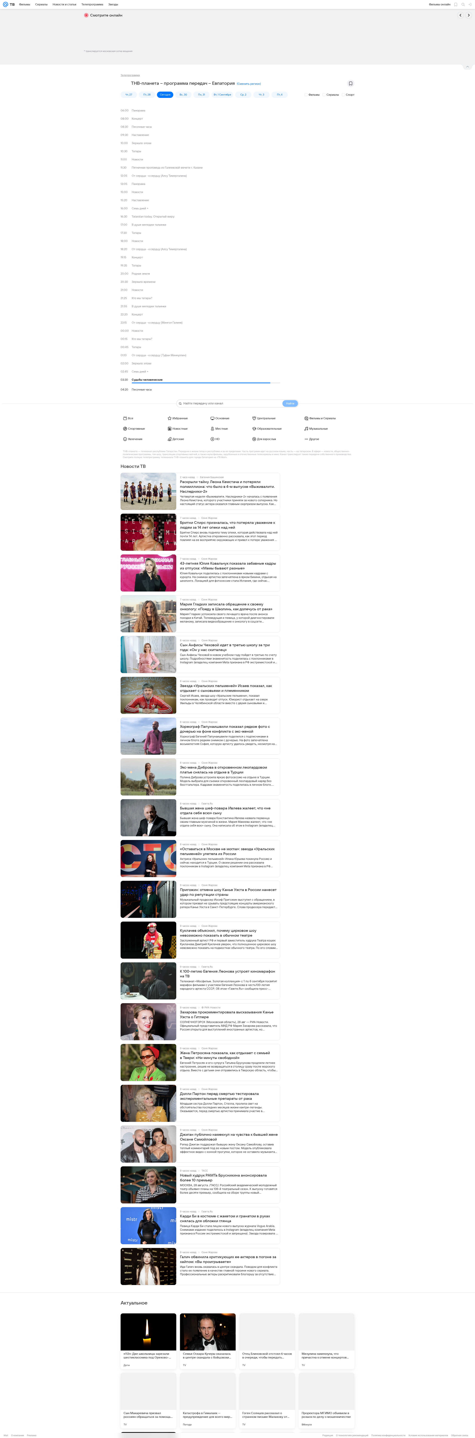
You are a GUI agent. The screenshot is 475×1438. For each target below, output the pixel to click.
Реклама (31, 1435)
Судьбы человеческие (147, 379)
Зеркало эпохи (141, 143)
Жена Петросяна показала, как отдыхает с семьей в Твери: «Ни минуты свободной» (225, 1055)
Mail (6, 1435)
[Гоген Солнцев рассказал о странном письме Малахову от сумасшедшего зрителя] (267, 1400)
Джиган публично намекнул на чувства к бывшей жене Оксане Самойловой (229, 1137)
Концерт (137, 118)
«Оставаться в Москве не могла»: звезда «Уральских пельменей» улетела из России (227, 851)
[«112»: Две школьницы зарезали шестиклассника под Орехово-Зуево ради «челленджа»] (148, 1341)
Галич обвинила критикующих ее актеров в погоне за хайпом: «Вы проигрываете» (228, 1259)
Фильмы (314, 94)
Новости (137, 159)
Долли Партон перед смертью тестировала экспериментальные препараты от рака (219, 1096)
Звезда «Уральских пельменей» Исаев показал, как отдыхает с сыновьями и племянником (226, 688)
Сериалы (333, 94)
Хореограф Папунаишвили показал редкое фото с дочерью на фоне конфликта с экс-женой (225, 729)
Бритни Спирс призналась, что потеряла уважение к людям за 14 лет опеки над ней (227, 525)
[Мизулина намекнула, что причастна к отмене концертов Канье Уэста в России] (326, 1341)
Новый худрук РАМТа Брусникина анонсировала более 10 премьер (223, 1177)
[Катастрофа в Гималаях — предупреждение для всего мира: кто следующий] (208, 1400)
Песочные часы (142, 126)
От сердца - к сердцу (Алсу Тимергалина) (159, 175)
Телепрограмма (130, 75)
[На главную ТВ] (11, 4)
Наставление (140, 135)
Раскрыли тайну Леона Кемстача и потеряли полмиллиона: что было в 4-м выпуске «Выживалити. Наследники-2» (227, 487)
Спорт (350, 94)
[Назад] (460, 15)
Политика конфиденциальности (388, 1435)
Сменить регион (249, 83)
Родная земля (141, 273)
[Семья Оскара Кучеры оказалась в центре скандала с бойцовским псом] (208, 1341)
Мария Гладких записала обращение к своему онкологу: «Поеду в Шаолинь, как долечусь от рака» (226, 606)
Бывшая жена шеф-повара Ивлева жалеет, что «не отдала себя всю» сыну (225, 810)
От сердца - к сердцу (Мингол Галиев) (157, 322)
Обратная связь (459, 1435)
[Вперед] (468, 15)
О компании (17, 1435)
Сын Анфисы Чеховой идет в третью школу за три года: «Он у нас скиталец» (225, 647)
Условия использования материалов (428, 1435)
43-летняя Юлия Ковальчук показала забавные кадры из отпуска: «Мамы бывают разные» (228, 565)
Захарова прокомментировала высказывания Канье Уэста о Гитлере (226, 1014)
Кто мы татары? (142, 298)
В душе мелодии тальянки (149, 224)
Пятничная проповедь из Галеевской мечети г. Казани (167, 167)
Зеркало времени (143, 281)
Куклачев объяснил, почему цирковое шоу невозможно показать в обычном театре (218, 933)
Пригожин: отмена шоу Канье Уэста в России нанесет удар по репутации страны (228, 892)
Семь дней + (140, 208)
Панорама (138, 110)
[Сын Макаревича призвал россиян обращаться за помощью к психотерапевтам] (148, 1400)
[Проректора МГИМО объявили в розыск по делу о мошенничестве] (326, 1400)
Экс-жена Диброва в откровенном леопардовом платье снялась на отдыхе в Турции (223, 769)
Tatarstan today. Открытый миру (153, 216)
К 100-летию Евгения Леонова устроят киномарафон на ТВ (227, 973)
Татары (136, 151)
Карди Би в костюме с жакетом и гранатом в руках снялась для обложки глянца (225, 1218)
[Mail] (5, 4)
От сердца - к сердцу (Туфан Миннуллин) (159, 355)
